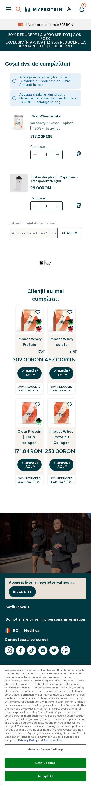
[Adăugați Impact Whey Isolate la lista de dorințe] (69, 312)
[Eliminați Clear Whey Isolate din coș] (79, 153)
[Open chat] (65, 650)
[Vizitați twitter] (54, 650)
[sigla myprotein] (43, 9)
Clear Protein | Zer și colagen (30, 437)
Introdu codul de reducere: (33, 223)
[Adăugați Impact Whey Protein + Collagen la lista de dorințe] (69, 404)
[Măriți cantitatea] (57, 154)
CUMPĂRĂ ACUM (30, 373)
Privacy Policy (28, 740)
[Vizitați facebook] (20, 650)
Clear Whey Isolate (45, 116)
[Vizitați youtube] (43, 650)
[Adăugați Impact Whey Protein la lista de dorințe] (37, 312)
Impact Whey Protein (30, 341)
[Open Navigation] (8, 9)
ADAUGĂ (69, 233)
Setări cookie (18, 607)
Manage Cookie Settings (46, 749)
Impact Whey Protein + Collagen (61, 437)
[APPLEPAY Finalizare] (45, 263)
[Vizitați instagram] (9, 650)
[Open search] (18, 9)
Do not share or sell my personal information (45, 619)
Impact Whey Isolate (61, 341)
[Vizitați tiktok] (31, 650)
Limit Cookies (45, 763)
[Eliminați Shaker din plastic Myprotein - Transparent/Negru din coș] (79, 205)
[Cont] (70, 9)
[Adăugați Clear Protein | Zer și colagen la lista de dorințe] (37, 404)
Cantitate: (38, 147)
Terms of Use (53, 740)
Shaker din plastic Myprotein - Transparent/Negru (54, 179)
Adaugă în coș (31, 84)
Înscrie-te (22, 592)
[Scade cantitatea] (35, 154)
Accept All (45, 776)
